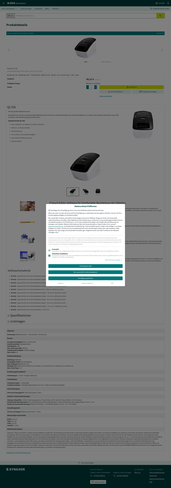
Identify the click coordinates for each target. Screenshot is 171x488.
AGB (112, 283)
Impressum (61, 283)
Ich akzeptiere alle (86, 266)
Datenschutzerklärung (55, 226)
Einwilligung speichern (85, 278)
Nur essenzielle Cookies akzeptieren (85, 272)
